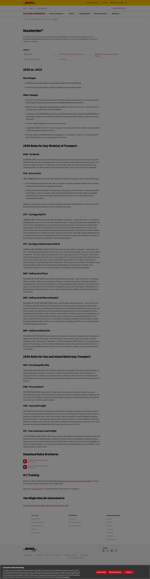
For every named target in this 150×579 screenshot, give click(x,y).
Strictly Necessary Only (115, 572)
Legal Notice (66, 577)
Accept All (128, 572)
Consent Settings (101, 572)
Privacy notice (59, 577)
